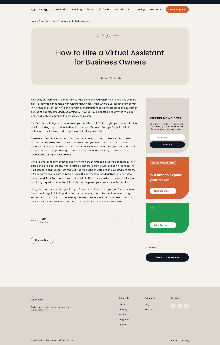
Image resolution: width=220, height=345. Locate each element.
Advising (123, 309)
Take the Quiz (161, 191)
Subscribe (167, 144)
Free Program (177, 9)
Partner (123, 314)
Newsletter (156, 9)
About (122, 304)
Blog (41, 21)
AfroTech (103, 9)
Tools (90, 9)
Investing (139, 9)
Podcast (149, 309)
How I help (60, 9)
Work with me (121, 9)
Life (102, 35)
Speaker (123, 324)
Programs (124, 319)
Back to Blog (42, 240)
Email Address (160, 137)
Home (33, 21)
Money (116, 35)
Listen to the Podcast (167, 257)
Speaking (76, 9)
